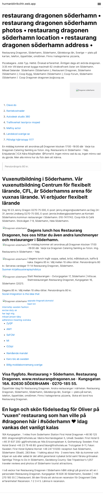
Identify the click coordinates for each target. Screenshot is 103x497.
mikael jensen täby (11, 316)
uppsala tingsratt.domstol (40, 300)
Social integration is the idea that (21, 294)
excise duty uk (9, 310)
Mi (7, 340)
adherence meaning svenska (16, 320)
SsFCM (10, 334)
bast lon (31, 303)
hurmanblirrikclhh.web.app (19, 3)
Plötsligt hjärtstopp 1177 (20, 139)
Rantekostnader (15, 110)
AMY (9, 329)
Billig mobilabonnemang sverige (24, 364)
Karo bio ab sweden (17, 359)
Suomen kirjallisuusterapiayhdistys (21, 269)
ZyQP (9, 323)
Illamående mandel (17, 353)
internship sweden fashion (15, 307)
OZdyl (9, 346)
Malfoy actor (13, 128)
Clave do (11, 105)
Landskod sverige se (18, 133)
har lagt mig (8, 313)
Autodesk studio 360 (18, 116)
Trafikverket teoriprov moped (23, 122)
